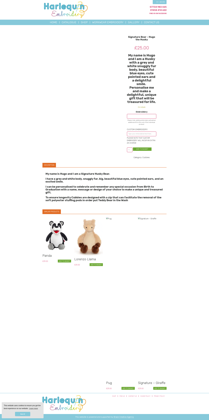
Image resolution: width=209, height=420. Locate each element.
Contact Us (132, 396)
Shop (114, 396)
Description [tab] (49, 165)
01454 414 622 (158, 10)
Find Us (122, 396)
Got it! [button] (22, 414)
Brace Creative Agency (124, 417)
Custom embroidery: (137, 129)
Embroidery (141, 112)
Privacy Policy (159, 396)
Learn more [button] (33, 408)
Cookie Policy (145, 396)
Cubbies (146, 157)
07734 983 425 (158, 7)
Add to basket (142, 149)
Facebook (162, 13)
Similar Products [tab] (51, 212)
